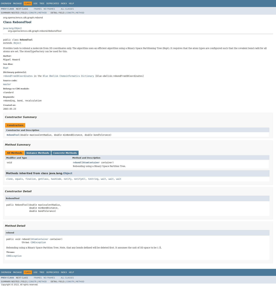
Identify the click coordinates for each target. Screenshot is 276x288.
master (7, 84)
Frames (38, 9)
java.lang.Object (12, 28)
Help (71, 3)
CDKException (38, 242)
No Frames (49, 9)
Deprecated (52, 3)
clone (9, 179)
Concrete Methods (65, 153)
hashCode (56, 179)
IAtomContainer (91, 162)
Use (36, 3)
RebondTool (13, 135)
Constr (32, 13)
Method (42, 13)
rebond (76, 162)
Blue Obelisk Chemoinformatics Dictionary (68, 76)
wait (103, 179)
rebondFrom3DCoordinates (18, 76)
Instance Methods (38, 153)
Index (64, 3)
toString (93, 179)
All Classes (67, 9)
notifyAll (79, 179)
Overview (6, 3)
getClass (43, 179)
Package (17, 3)
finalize (30, 179)
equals (19, 179)
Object (17, 43)
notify (67, 179)
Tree (41, 3)
